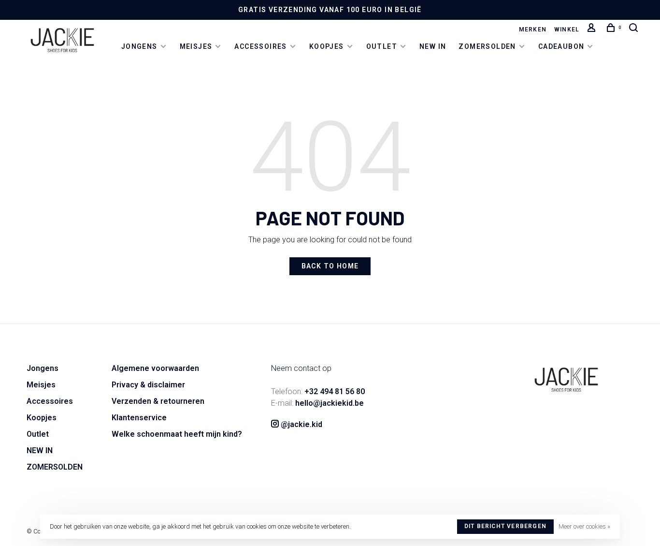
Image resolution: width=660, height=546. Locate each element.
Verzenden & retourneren (158, 401)
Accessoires (260, 46)
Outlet (381, 46)
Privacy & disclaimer (148, 384)
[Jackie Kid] (566, 380)
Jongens (139, 46)
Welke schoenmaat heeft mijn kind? (177, 434)
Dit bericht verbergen (505, 526)
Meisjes (196, 46)
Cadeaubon (561, 46)
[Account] (593, 29)
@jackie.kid (300, 424)
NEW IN (432, 46)
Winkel (566, 29)
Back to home (330, 266)
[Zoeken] (635, 29)
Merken (532, 29)
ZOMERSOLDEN (487, 46)
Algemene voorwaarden (155, 368)
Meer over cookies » (584, 526)
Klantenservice (139, 417)
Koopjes (326, 46)
